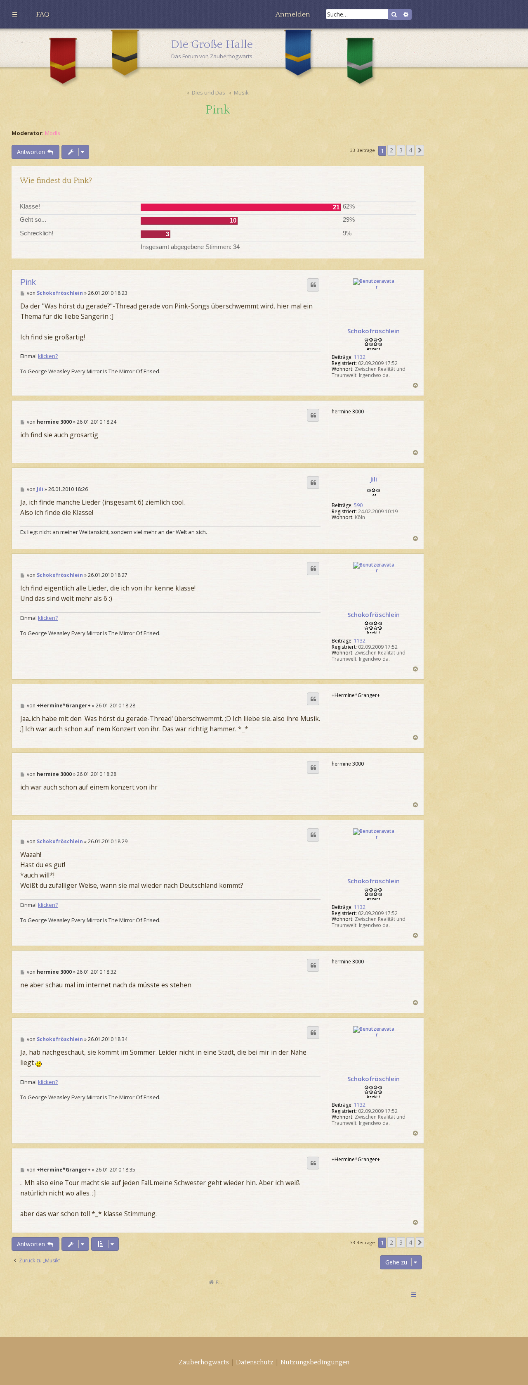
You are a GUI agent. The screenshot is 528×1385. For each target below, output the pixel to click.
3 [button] (401, 150)
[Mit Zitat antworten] (313, 285)
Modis (52, 133)
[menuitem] (42, 14)
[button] (420, 150)
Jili (373, 479)
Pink (217, 110)
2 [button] (391, 150)
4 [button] (410, 150)
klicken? (48, 356)
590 (358, 505)
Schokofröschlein (373, 331)
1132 (359, 357)
